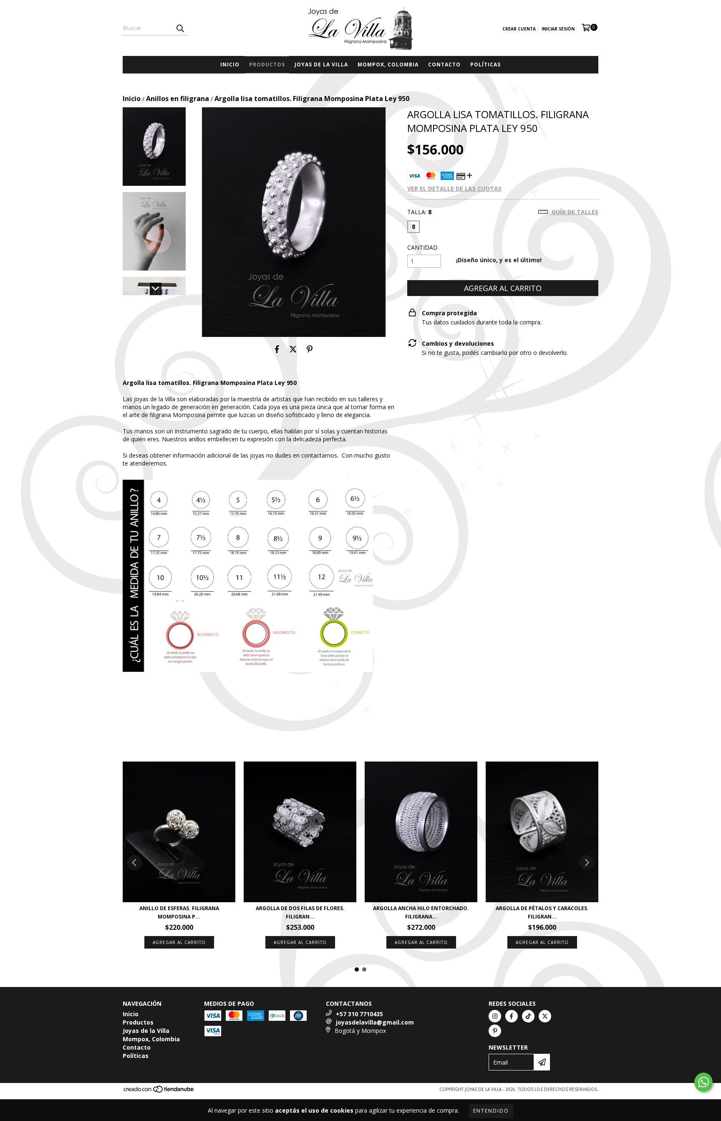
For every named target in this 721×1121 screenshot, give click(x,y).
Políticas (485, 64)
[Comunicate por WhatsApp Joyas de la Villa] (703, 1082)
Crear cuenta (519, 29)
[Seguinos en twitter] (545, 1016)
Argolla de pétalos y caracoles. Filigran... (542, 912)
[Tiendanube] (159, 1092)
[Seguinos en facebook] (511, 1016)
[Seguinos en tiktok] (528, 1016)
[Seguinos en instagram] (495, 1016)
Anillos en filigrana (177, 98)
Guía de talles (574, 212)
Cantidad (422, 247)
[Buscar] (179, 27)
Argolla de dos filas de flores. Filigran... (300, 912)
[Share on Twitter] (293, 349)
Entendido (491, 1110)
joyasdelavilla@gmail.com (375, 1022)
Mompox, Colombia (388, 64)
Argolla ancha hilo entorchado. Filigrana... (421, 912)
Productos (267, 64)
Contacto (444, 64)
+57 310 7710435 (359, 1014)
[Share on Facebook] (277, 349)
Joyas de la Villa (321, 64)
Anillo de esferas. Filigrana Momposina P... (179, 912)
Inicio (229, 64)
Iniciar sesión (558, 29)
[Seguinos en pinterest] (495, 1031)
